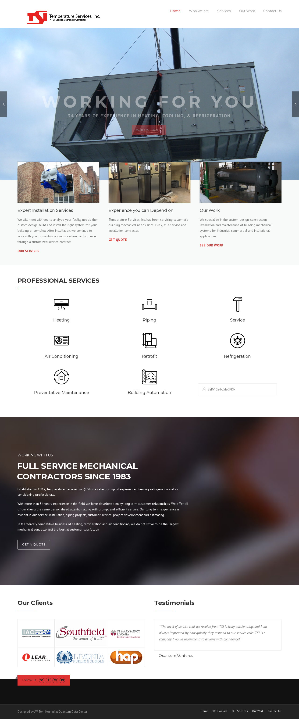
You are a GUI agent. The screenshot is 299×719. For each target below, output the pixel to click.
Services (224, 11)
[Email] (62, 680)
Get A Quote (34, 544)
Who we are (199, 11)
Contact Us (272, 11)
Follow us (29, 680)
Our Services (28, 251)
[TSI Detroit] (62, 18)
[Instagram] (55, 680)
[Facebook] (48, 680)
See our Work (212, 245)
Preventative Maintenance (61, 392)
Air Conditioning (61, 356)
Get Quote (118, 240)
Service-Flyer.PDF (221, 389)
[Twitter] (41, 680)
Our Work (247, 11)
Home (175, 11)
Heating (61, 320)
